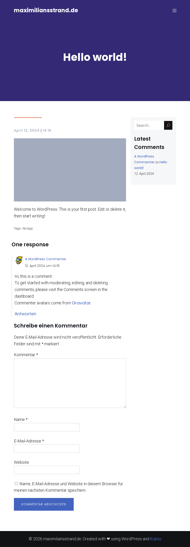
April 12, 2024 (26, 130)
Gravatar (81, 303)
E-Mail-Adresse (29, 441)
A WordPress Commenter (45, 259)
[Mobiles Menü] (174, 10)
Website (21, 462)
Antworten (25, 314)
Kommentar (26, 354)
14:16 (47, 130)
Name (21, 419)
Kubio (156, 539)
